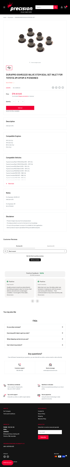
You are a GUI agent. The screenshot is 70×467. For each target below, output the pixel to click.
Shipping (40, 416)
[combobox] (44, 7)
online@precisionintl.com (14, 429)
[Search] (55, 7)
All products (10, 17)
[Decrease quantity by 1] (14, 101)
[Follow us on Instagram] (8, 456)
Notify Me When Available (12, 111)
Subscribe (43, 437)
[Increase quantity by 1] (23, 101)
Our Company (7, 411)
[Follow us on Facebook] (4, 456)
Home (4, 17)
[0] (65, 7)
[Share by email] (63, 87)
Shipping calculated (23, 96)
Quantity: (8, 101)
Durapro (8, 87)
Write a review (35, 260)
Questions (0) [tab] (50, 246)
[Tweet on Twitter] (59, 87)
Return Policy (41, 413)
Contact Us (41, 411)
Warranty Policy (42, 419)
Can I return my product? (14, 345)
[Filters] (5, 251)
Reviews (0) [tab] (19, 246)
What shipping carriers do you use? (18, 339)
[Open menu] (4, 7)
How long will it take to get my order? (18, 333)
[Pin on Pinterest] (56, 87)
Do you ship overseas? (14, 327)
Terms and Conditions (9, 413)
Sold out (20, 108)
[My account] (62, 7)
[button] (10, 295)
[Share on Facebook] (53, 87)
